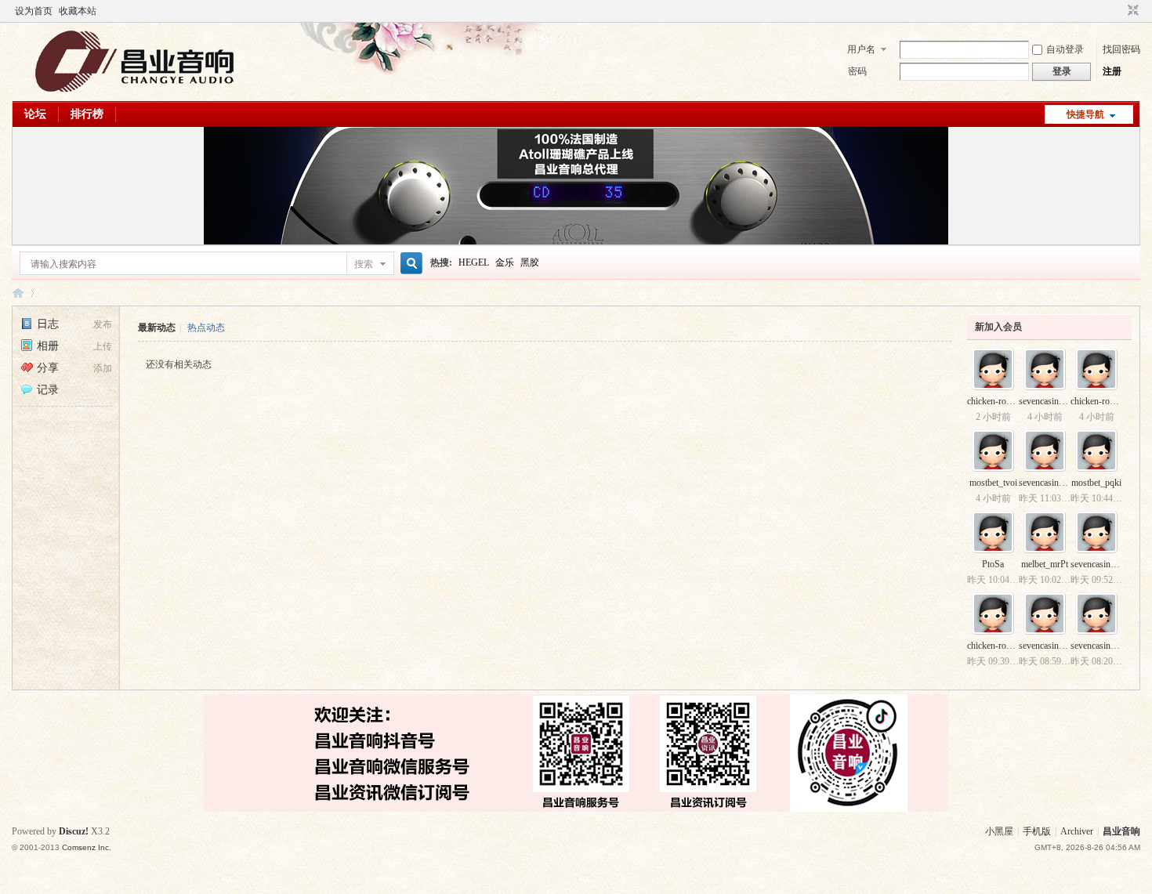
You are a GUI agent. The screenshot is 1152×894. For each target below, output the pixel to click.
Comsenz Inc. (86, 847)
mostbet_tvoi (993, 482)
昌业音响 (1121, 831)
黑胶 (529, 262)
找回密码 (1121, 49)
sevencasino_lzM (1102, 564)
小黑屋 (999, 831)
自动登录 (1065, 49)
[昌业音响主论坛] (135, 91)
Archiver (1076, 831)
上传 (102, 346)
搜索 (363, 264)
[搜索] (409, 264)
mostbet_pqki (1096, 482)
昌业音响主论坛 (18, 292)
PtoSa (993, 564)
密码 (857, 71)
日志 (48, 324)
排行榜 (87, 114)
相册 (48, 346)
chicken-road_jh (1100, 401)
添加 (102, 368)
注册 (1112, 71)
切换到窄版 (1131, 11)
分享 (48, 368)
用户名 (861, 49)
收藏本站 (77, 10)
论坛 (35, 114)
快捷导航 (1085, 114)
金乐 (504, 262)
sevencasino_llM (1101, 645)
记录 (48, 390)
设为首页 (34, 10)
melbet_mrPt (1044, 564)
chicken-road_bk (998, 401)
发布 (102, 324)
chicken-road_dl (997, 645)
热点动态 (206, 327)
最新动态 (157, 327)
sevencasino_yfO (1051, 482)
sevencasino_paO (1051, 401)
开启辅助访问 (1118, 11)
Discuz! (74, 831)
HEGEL (473, 262)
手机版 (1037, 831)
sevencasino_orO (1051, 645)
